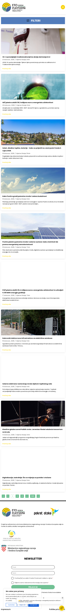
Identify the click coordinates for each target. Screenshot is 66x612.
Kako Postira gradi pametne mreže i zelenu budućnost (24, 196)
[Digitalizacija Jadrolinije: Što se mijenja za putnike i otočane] (33, 462)
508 (32, 496)
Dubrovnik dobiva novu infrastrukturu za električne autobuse (27, 338)
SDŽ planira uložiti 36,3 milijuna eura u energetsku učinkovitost (27, 102)
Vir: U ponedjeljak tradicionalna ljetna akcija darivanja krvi (26, 57)
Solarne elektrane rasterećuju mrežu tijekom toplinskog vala (27, 384)
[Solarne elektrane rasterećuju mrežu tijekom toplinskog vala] (33, 368)
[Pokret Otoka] (13, 7)
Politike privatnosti (57, 609)
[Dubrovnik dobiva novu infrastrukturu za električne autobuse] (33, 322)
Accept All (33, 605)
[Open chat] (61, 608)
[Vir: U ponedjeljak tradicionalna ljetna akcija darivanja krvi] (33, 41)
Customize (11, 605)
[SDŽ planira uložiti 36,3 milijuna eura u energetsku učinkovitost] (33, 87)
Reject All (22, 605)
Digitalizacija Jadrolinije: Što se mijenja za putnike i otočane (26, 477)
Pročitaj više (6, 69)
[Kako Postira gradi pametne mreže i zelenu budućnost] (33, 180)
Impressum (6, 609)
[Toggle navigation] (63, 7)
